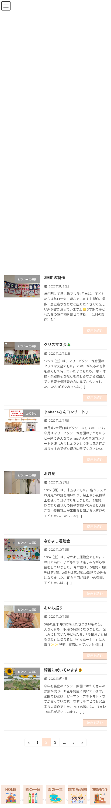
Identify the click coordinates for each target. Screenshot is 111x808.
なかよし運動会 (57, 541)
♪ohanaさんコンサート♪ (66, 412)
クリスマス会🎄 (57, 344)
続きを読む (95, 331)
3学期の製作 (54, 277)
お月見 (49, 473)
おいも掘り (53, 608)
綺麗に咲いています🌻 (63, 670)
